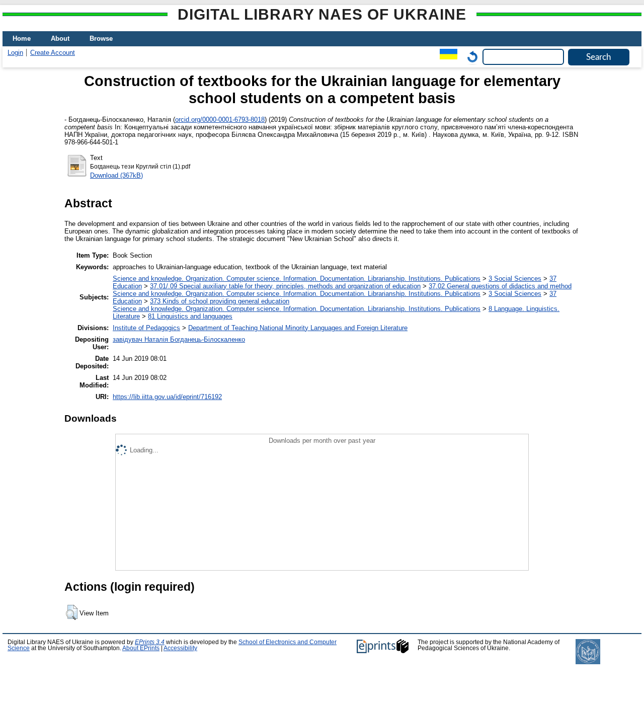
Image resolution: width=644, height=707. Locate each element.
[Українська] (446, 56)
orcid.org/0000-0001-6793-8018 (220, 119)
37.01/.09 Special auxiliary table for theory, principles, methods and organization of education (285, 286)
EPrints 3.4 (150, 642)
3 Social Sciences (515, 278)
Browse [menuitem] (101, 38)
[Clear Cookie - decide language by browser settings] (469, 56)
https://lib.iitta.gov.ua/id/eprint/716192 (167, 397)
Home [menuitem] (22, 38)
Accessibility (180, 648)
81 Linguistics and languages (190, 316)
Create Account (52, 52)
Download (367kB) (116, 175)
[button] (71, 612)
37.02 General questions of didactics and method (500, 286)
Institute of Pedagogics (146, 328)
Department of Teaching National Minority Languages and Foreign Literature (298, 328)
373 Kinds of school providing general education (219, 301)
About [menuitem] (60, 38)
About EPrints (140, 648)
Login (15, 52)
